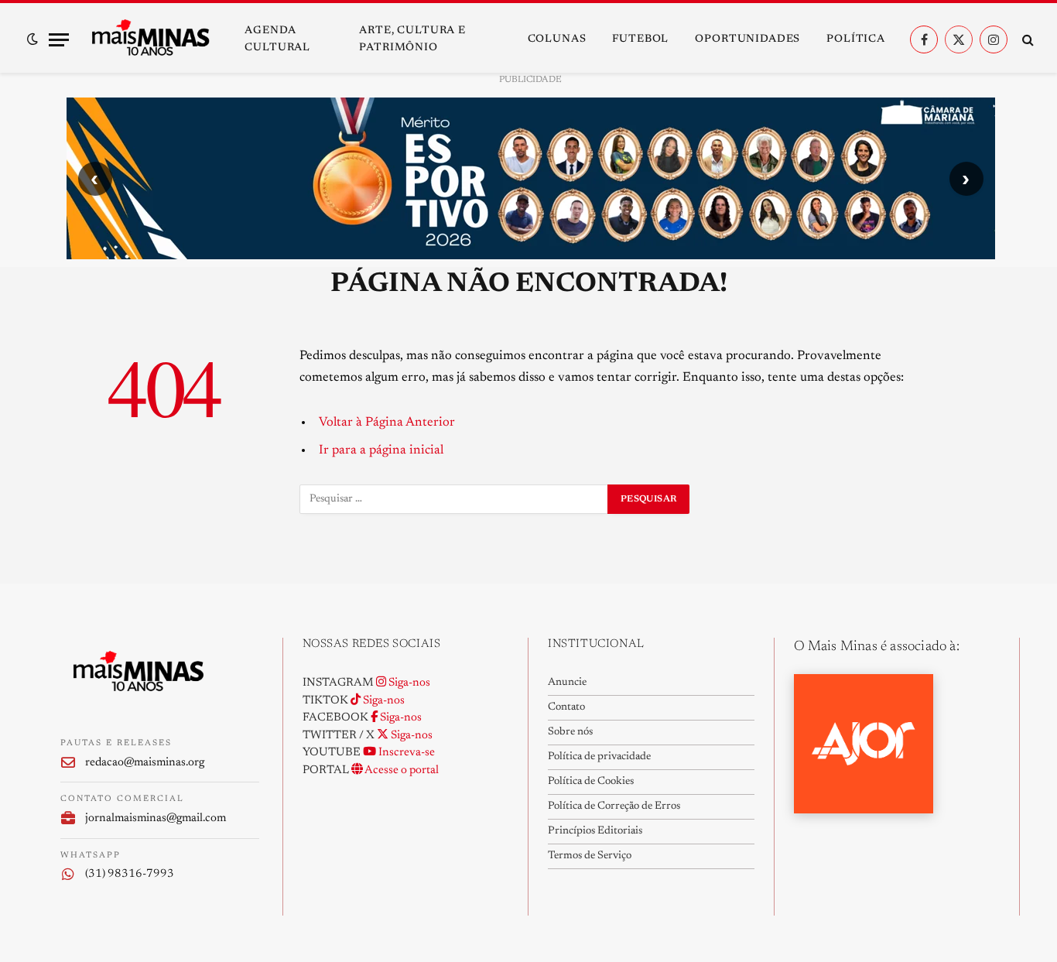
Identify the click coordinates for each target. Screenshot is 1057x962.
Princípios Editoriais (595, 831)
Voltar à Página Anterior (387, 422)
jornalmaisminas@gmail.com (155, 818)
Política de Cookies (591, 781)
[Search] (1026, 39)
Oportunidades (747, 39)
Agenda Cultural (277, 39)
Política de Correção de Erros (614, 806)
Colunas (557, 39)
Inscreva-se (405, 752)
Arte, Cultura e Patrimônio (412, 39)
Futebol (640, 39)
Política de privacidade (599, 756)
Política (855, 39)
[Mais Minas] (150, 39)
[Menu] (59, 39)
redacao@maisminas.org (144, 763)
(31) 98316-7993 (129, 874)
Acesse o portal (401, 770)
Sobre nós (570, 732)
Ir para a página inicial (381, 450)
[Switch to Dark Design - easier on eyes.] (32, 39)
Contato (566, 707)
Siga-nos (408, 683)
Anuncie (567, 682)
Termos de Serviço (589, 856)
